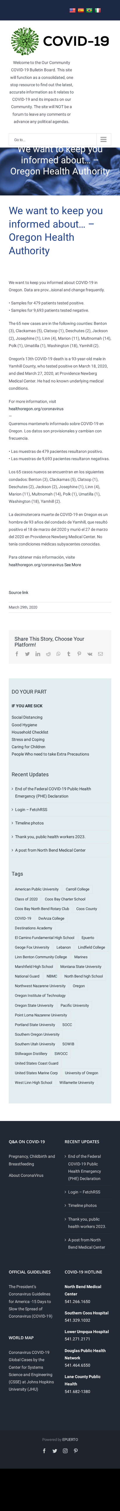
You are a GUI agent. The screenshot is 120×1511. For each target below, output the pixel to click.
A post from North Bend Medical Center (50, 850)
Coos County (86, 909)
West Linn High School (33, 1082)
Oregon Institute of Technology (40, 995)
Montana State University (80, 966)
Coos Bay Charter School (65, 899)
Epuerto (88, 937)
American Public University (37, 889)
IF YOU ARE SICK (27, 705)
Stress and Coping (28, 739)
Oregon (79, 986)
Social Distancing (27, 717)
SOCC (67, 1025)
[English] (72, 10)
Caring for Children (28, 746)
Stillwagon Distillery (31, 1053)
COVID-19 (23, 918)
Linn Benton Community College (41, 957)
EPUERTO (70, 1439)
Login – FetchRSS (31, 809)
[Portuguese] (89, 10)
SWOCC (61, 1053)
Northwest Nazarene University (40, 986)
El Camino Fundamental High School (44, 937)
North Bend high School (83, 976)
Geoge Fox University (32, 947)
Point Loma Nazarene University (41, 1015)
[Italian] (98, 10)
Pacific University (75, 1005)
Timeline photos (29, 823)
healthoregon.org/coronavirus (36, 408)
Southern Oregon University (37, 1034)
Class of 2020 (26, 899)
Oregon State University (34, 1005)
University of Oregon (81, 1073)
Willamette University (76, 1082)
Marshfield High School (34, 966)
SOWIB (68, 1044)
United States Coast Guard (36, 1063)
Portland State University (35, 1025)
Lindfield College (91, 947)
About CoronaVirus (26, 1175)
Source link (18, 592)
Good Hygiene (24, 724)
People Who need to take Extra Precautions (50, 754)
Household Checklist (30, 732)
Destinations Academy (33, 928)
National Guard (27, 976)
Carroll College (77, 889)
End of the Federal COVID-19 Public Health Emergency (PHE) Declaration (84, 1167)
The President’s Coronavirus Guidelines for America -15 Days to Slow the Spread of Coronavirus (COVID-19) (30, 1301)
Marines (81, 957)
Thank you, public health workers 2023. (50, 836)
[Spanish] (81, 10)
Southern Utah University (35, 1044)
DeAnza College (51, 918)
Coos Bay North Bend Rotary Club (42, 909)
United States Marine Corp (36, 1073)
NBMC (52, 976)
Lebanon (64, 947)
